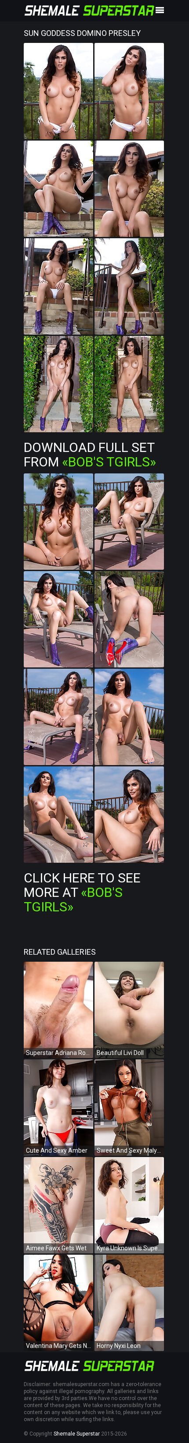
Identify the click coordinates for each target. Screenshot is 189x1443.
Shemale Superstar (77, 1434)
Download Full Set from (90, 454)
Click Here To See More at (82, 892)
